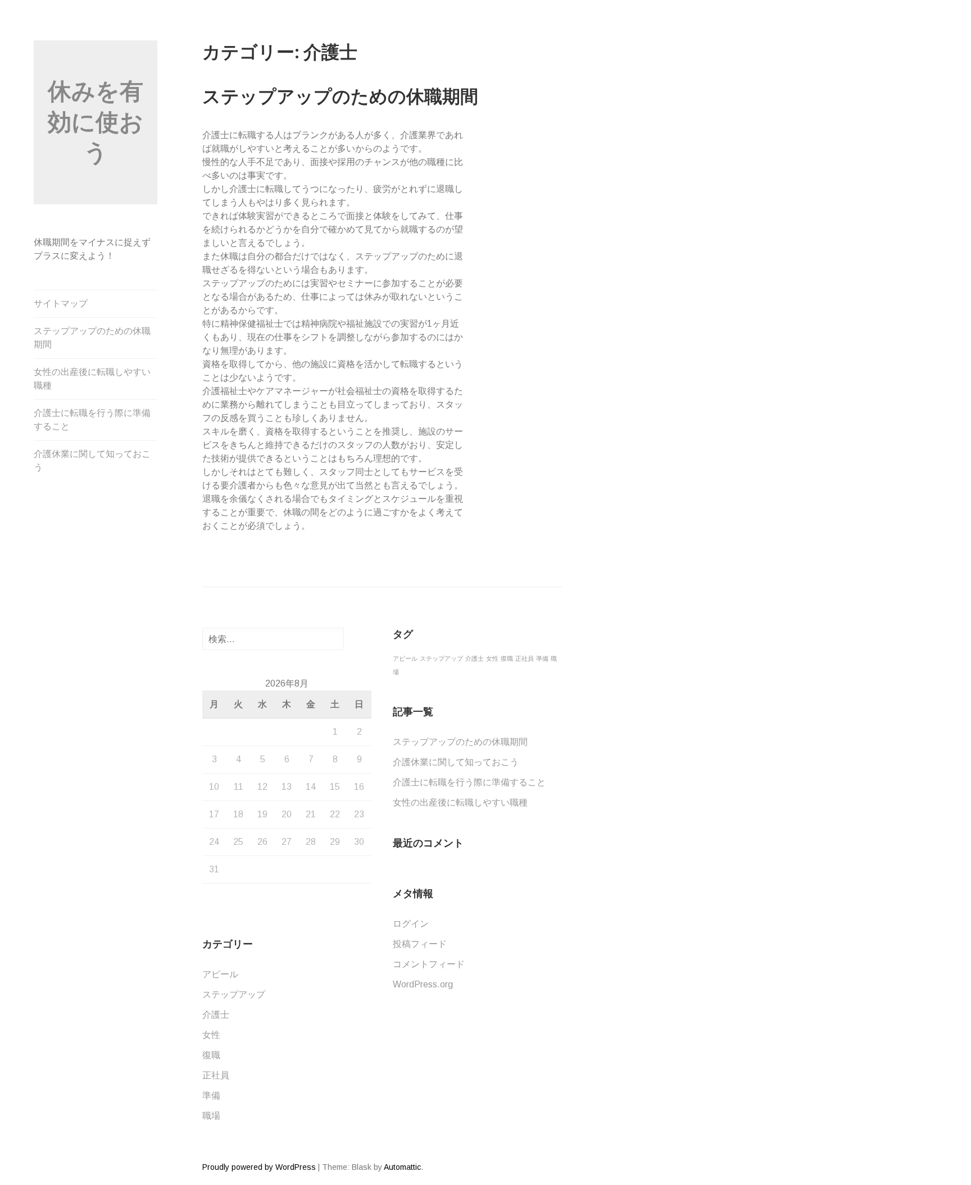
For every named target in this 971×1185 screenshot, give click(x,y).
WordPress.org (423, 984)
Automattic (402, 1167)
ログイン (411, 923)
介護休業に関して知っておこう (92, 460)
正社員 (215, 1075)
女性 (211, 1035)
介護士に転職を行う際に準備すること (92, 419)
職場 (211, 1115)
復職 (211, 1055)
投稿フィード (420, 944)
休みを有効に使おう (95, 121)
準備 (211, 1095)
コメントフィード (429, 964)
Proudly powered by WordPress (259, 1167)
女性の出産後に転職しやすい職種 (92, 378)
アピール (220, 974)
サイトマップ (61, 303)
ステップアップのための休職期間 (92, 337)
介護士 (215, 1014)
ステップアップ (233, 994)
